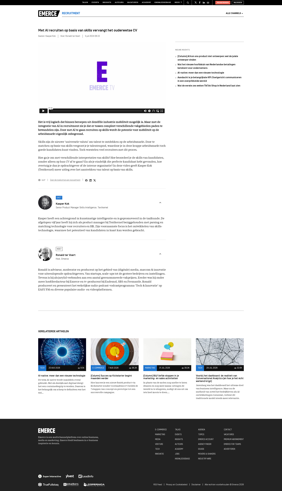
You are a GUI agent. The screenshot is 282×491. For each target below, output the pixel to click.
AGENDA (201, 430)
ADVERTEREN (229, 449)
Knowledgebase (163, 2)
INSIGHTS (179, 439)
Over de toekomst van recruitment (65, 180)
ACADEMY (179, 449)
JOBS (177, 454)
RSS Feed (157, 485)
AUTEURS (179, 444)
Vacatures (132, 2)
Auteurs (119, 2)
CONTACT (228, 430)
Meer (177, 2)
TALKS (178, 430)
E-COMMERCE (161, 430)
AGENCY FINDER (204, 444)
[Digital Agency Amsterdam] (49, 476)
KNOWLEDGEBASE (182, 459)
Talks (85, 2)
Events (95, 2)
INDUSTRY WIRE (204, 459)
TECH (157, 449)
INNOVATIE (159, 454)
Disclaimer (196, 485)
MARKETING (160, 435)
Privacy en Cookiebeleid (176, 485)
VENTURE (159, 444)
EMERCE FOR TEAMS (232, 444)
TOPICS (201, 435)
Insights (107, 2)
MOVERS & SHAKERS (207, 454)
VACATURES (229, 435)
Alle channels (233, 13)
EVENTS (178, 435)
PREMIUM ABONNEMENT (234, 439)
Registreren (223, 3)
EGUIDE (201, 449)
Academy (146, 2)
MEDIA (157, 439)
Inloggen (238, 3)
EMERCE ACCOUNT (206, 439)
